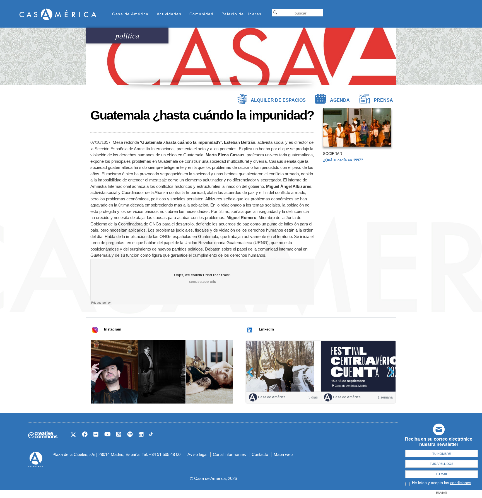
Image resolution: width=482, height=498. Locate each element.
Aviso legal (197, 454)
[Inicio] (58, 14)
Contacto (260, 454)
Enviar (441, 492)
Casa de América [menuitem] (130, 14)
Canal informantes (229, 454)
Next (389, 372)
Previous (252, 372)
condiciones (460, 482)
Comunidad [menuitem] (201, 14)
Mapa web (283, 454)
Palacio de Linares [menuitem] (241, 14)
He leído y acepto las (441, 483)
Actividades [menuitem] (169, 14)
